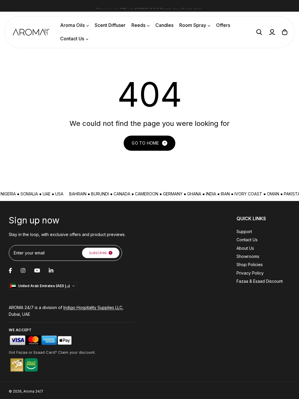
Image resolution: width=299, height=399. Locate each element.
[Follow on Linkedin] (51, 270)
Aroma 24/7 (33, 391)
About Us (245, 248)
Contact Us (191, 5)
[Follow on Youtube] (37, 270)
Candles (164, 25)
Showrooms (248, 256)
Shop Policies (250, 264)
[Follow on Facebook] (10, 270)
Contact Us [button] (72, 38)
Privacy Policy (250, 272)
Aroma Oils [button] (72, 25)
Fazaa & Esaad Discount (260, 281)
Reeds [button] (138, 25)
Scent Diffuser (110, 25)
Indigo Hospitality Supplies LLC (92, 307)
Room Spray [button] (192, 25)
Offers (223, 25)
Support (244, 231)
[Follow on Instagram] (23, 270)
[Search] (259, 32)
